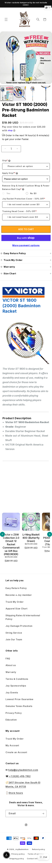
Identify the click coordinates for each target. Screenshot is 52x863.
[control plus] (18, 148)
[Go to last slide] (4, 58)
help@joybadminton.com (23, 770)
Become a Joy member (19, 595)
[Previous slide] (2, 534)
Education (11, 719)
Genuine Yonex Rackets (19, 706)
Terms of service (36, 854)
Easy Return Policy (16, 588)
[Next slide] (47, 58)
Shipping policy (16, 859)
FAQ (8, 658)
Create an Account (16, 752)
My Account (12, 745)
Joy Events (12, 692)
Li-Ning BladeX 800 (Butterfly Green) (11, 538)
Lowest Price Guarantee (19, 699)
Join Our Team (14, 639)
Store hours (16, 792)
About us (11, 665)
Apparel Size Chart (16, 608)
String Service (14, 633)
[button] (6, 19)
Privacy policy (18, 854)
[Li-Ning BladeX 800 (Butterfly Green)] (11, 522)
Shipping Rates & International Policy (23, 617)
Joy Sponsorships (16, 685)
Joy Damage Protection (19, 626)
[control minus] (4, 148)
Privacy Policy (14, 713)
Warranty (11, 672)
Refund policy (38, 849)
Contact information (36, 859)
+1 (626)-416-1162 (20, 776)
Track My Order (15, 602)
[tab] (26, 483)
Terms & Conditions (17, 679)
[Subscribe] (43, 813)
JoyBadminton (21, 849)
